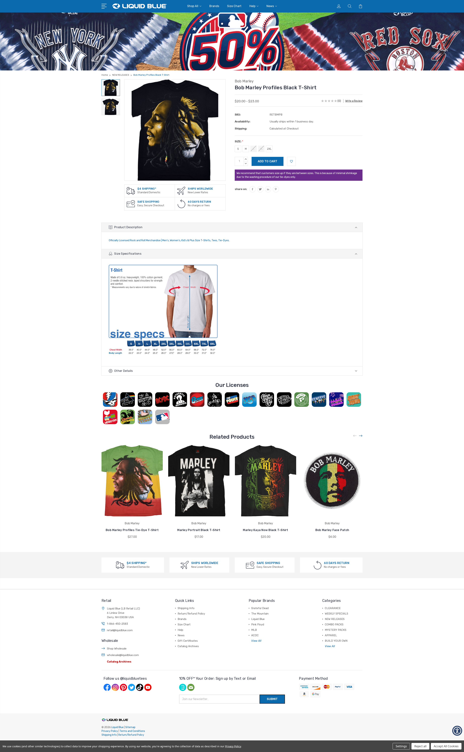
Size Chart (234, 6)
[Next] (361, 436)
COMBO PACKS (334, 624)
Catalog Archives (119, 661)
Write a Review (353, 101)
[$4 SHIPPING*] (131, 190)
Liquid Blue (258, 619)
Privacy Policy (110, 731)
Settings (401, 746)
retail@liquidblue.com (120, 630)
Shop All (192, 6)
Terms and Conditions (132, 731)
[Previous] (355, 436)
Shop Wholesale (117, 648)
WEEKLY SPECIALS (336, 613)
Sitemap (130, 727)
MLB (254, 630)
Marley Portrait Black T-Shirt (198, 530)
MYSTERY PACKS (335, 630)
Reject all (420, 746)
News (270, 6)
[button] (457, 731)
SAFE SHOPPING (148, 201)
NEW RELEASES (335, 619)
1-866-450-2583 (117, 623)
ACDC (255, 635)
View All (256, 640)
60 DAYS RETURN (199, 201)
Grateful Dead (260, 608)
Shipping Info (186, 608)
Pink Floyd (257, 624)
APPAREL (331, 635)
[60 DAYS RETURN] (181, 203)
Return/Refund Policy (191, 613)
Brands (214, 6)
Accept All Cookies (446, 746)
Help (252, 6)
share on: (241, 189)
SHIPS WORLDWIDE (200, 188)
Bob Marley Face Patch (332, 530)
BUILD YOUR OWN (336, 640)
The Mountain (260, 613)
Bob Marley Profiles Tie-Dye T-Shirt (132, 530)
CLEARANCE (333, 608)
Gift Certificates (188, 640)
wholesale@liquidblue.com (123, 655)
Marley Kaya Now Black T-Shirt (265, 530)
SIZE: (239, 141)
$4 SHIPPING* (146, 188)
